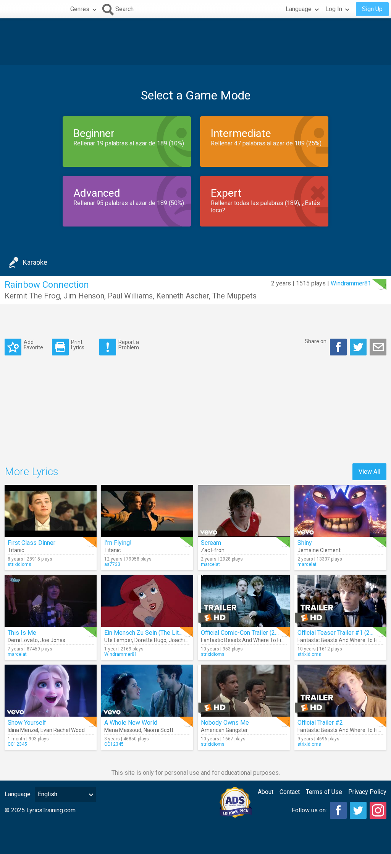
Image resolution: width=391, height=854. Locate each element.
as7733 (112, 564)
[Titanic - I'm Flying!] (147, 511)
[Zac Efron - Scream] (244, 511)
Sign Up (372, 9)
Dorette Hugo (150, 640)
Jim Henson (83, 295)
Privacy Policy (367, 791)
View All (369, 471)
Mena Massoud (122, 730)
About (265, 791)
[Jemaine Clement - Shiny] (340, 511)
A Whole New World (130, 722)
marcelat (210, 564)
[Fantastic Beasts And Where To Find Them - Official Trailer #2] (340, 691)
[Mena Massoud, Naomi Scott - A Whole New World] (147, 691)
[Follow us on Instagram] (378, 810)
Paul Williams (130, 295)
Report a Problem (128, 344)
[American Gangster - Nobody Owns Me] (244, 691)
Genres (79, 9)
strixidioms (19, 564)
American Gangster (224, 730)
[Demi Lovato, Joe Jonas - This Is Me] (51, 601)
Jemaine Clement (319, 550)
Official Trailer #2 (320, 722)
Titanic (16, 550)
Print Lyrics (77, 344)
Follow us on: (309, 810)
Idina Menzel (23, 730)
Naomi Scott (158, 730)
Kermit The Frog (32, 295)
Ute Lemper (118, 640)
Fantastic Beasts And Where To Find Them (252, 640)
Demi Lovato (23, 640)
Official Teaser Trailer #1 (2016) (339, 632)
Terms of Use (324, 791)
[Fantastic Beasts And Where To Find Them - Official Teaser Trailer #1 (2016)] (340, 601)
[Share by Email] (378, 347)
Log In (333, 9)
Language (299, 9)
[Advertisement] (195, 41)
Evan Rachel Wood (62, 730)
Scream (211, 542)
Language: (18, 794)
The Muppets (234, 295)
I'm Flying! (118, 542)
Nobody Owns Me (225, 722)
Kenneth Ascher (182, 295)
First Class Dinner (31, 542)
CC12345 (17, 744)
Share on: (316, 341)
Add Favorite (33, 344)
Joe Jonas (52, 640)
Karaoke (35, 262)
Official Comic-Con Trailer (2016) (244, 632)
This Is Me (22, 632)
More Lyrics (31, 471)
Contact (290, 791)
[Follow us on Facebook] (338, 810)
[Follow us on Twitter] (358, 810)
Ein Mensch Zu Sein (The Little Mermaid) (158, 632)
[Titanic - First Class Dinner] (51, 511)
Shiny (304, 542)
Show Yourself (27, 722)
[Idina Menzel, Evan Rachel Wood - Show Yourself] (51, 691)
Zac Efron (213, 550)
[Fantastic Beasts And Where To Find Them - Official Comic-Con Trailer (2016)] (244, 601)
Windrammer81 (351, 283)
